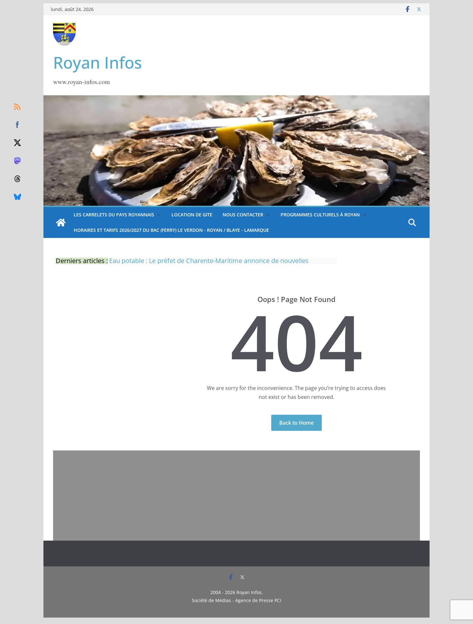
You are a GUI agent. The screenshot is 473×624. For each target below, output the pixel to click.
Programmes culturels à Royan (320, 215)
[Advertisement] (236, 495)
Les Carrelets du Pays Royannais (114, 215)
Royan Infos (97, 62)
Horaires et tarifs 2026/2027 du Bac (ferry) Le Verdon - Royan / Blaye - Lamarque (171, 230)
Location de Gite (192, 215)
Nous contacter (243, 215)
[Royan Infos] (236, 99)
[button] (157, 214)
